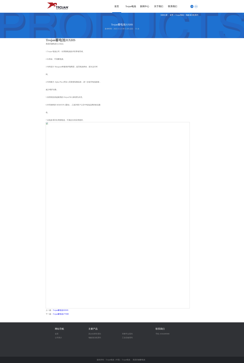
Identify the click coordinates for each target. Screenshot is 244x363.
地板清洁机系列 (192, 15)
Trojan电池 (130, 6)
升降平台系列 (127, 334)
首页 (116, 6)
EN (196, 6)
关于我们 (158, 6)
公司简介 (58, 338)
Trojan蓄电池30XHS (60, 310)
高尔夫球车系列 (94, 334)
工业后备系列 (127, 338)
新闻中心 (144, 6)
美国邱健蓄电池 (139, 360)
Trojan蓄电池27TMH (61, 314)
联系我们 (172, 6)
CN (191, 6)
